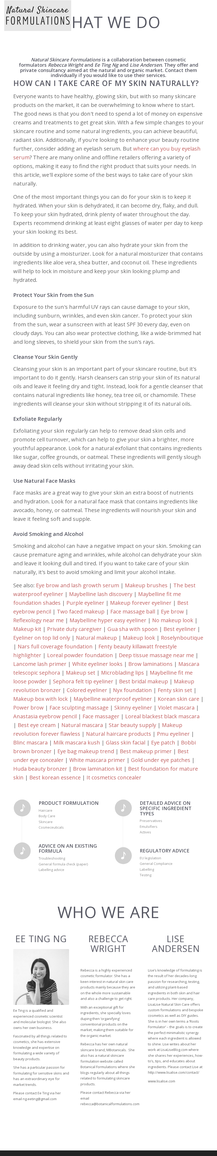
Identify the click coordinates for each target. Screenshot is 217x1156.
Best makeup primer (146, 751)
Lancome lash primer (39, 663)
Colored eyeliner (87, 690)
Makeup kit (27, 629)
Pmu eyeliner (173, 733)
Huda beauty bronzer (40, 768)
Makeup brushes (146, 585)
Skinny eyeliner (133, 707)
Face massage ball (132, 611)
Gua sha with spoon (132, 629)
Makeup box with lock (40, 698)
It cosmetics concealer (114, 777)
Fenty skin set (175, 690)
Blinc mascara (30, 742)
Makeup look (139, 637)
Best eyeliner (180, 629)
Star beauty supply (132, 725)
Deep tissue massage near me (156, 655)
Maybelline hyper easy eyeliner (108, 620)
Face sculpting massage (78, 707)
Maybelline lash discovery (100, 594)
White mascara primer (97, 760)
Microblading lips (122, 672)
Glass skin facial (125, 742)
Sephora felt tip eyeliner (83, 681)
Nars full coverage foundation (55, 646)
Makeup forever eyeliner (140, 602)
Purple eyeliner (85, 602)
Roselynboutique (182, 637)
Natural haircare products (118, 733)
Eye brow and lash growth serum (77, 585)
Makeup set (80, 672)
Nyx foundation (132, 690)
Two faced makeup (81, 611)
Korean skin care (178, 698)
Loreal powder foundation (80, 655)
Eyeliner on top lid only (41, 637)
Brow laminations (150, 663)
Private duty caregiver (74, 629)
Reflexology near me (38, 620)
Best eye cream (37, 725)
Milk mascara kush (76, 742)
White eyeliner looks (97, 663)
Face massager (101, 716)
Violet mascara (176, 707)
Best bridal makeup (143, 681)
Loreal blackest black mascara (162, 716)
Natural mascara (82, 725)
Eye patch (163, 742)
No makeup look (172, 620)
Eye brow (172, 611)
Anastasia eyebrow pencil (45, 716)
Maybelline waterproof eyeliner (113, 698)
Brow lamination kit (97, 768)
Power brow (28, 707)
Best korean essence (55, 777)
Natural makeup (96, 637)
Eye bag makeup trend (85, 751)
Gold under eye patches (160, 760)
